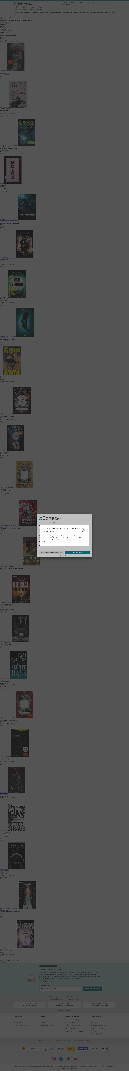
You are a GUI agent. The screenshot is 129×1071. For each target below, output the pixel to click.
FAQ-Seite (46, 542)
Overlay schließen (84, 530)
